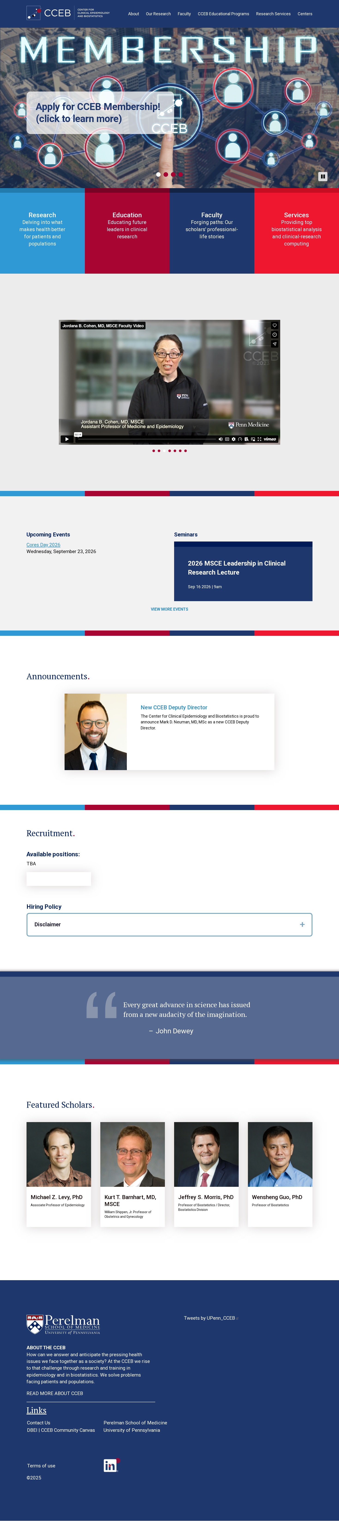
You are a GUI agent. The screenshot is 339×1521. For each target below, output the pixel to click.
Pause (322, 176)
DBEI (32, 1430)
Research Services (273, 13)
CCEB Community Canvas (68, 1430)
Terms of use (41, 1466)
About (133, 13)
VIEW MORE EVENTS (169, 609)
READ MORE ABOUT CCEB (55, 1393)
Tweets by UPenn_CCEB (209, 1318)
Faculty (184, 13)
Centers (305, 13)
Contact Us (38, 1423)
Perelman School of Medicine (135, 1423)
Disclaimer (47, 924)
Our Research (158, 13)
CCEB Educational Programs (223, 13)
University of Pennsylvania (132, 1430)
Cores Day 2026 (43, 545)
